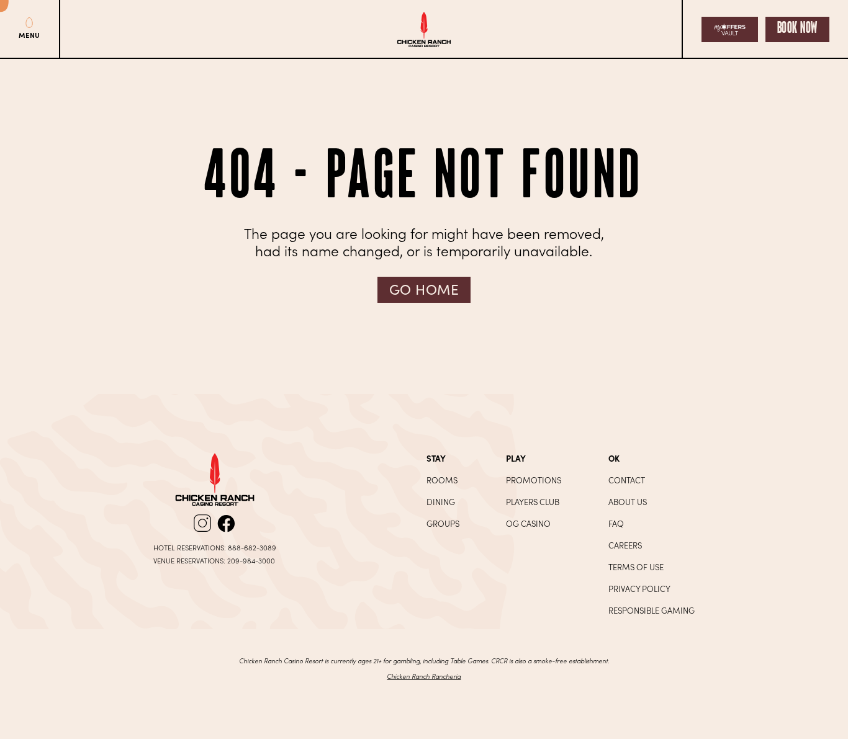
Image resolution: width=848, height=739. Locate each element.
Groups (442, 523)
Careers (625, 545)
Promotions (533, 480)
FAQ (616, 523)
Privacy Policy (639, 588)
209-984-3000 (251, 560)
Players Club (532, 502)
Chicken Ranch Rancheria (424, 676)
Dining (440, 502)
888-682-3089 (252, 547)
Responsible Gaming (651, 610)
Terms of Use (636, 567)
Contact (626, 480)
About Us (627, 502)
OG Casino (528, 523)
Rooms (442, 480)
